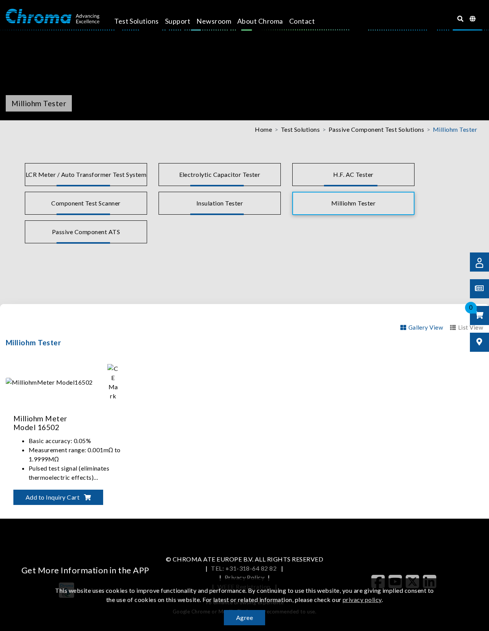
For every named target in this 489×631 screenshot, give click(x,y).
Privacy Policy (245, 577)
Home (263, 129)
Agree (244, 617)
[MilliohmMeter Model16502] (69, 381)
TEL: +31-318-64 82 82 (244, 568)
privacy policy (362, 599)
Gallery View (425, 327)
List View (470, 327)
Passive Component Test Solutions (376, 129)
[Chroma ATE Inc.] (52, 16)
